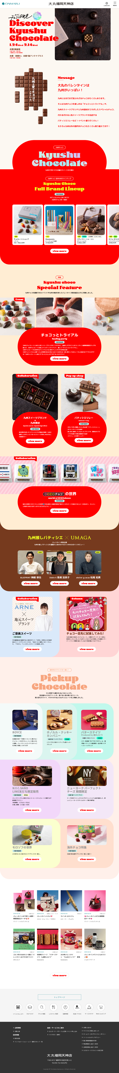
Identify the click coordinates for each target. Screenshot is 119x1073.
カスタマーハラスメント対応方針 (93, 1050)
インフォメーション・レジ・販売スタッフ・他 (29, 1042)
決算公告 (17, 1031)
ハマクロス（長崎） (55, 1035)
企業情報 (18, 1028)
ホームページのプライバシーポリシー (94, 1034)
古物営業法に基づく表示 (90, 1047)
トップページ (59, 997)
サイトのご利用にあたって (91, 1031)
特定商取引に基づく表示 (90, 1044)
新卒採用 (17, 1038)
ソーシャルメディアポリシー (92, 1037)
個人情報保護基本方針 (90, 1041)
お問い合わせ (87, 1027)
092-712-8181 (59, 1063)
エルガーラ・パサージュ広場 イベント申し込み (63, 1031)
